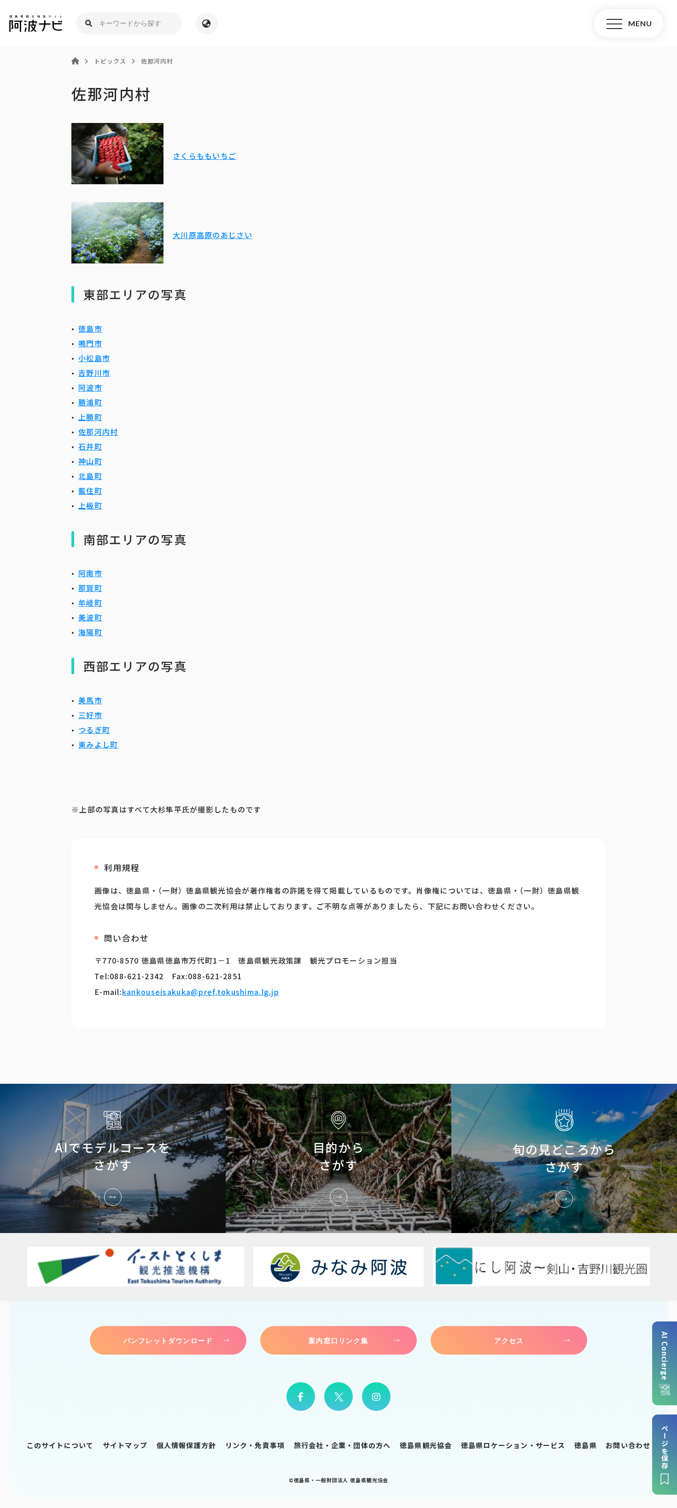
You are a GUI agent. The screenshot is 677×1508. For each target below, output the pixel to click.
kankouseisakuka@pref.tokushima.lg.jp (200, 991)
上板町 (90, 505)
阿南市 (90, 573)
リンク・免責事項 (255, 1445)
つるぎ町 (94, 729)
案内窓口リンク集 (338, 1340)
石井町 (90, 446)
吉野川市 (94, 372)
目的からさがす (338, 1158)
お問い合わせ (628, 1445)
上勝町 (90, 416)
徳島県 (585, 1445)
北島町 (90, 475)
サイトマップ (125, 1445)
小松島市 (94, 357)
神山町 (90, 461)
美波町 (90, 617)
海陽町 (90, 631)
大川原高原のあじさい (212, 234)
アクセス (509, 1340)
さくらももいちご (204, 155)
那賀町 (90, 587)
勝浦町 (90, 402)
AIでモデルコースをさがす (113, 1158)
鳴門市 (90, 343)
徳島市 (90, 328)
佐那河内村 (98, 431)
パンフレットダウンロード (168, 1340)
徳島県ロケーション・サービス (513, 1445)
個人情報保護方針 (186, 1445)
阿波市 (90, 387)
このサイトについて (60, 1445)
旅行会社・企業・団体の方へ (342, 1445)
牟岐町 (90, 602)
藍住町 (90, 490)
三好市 (90, 714)
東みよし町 (98, 744)
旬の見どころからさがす (564, 1158)
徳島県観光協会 (426, 1445)
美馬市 (90, 700)
